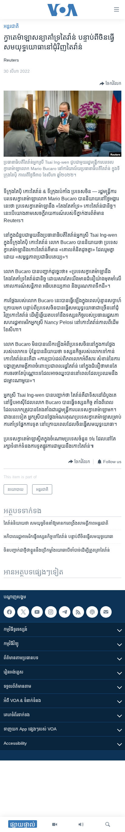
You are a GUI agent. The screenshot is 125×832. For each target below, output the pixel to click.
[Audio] (81, 824)
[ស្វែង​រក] (108, 824)
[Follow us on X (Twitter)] (23, 612)
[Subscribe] (106, 612)
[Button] (110, 83)
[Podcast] (92, 612)
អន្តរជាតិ (11, 26)
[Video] (55, 824)
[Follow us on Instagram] (50, 612)
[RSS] (78, 612)
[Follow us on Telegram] (64, 612)
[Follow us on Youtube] (37, 612)
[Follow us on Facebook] (9, 612)
